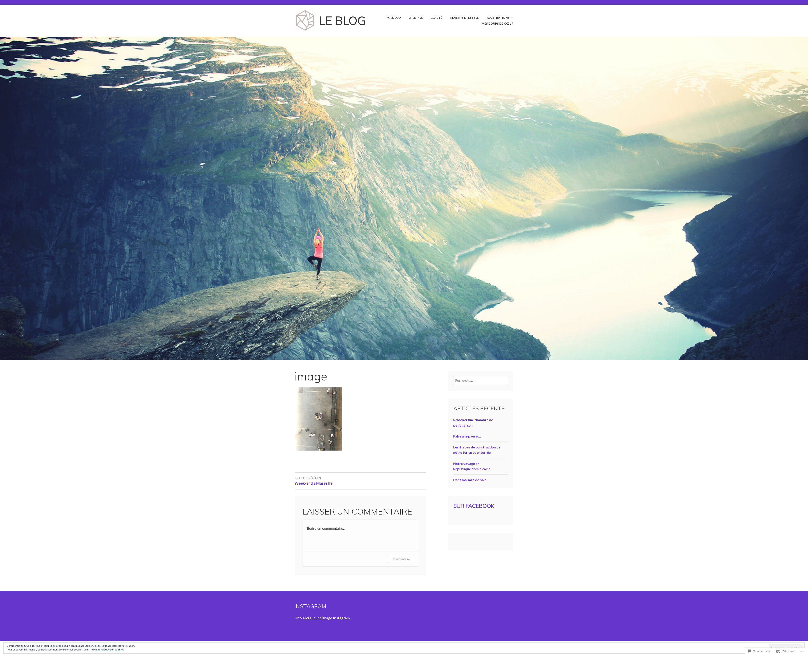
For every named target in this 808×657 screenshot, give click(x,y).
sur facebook (473, 505)
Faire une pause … (467, 436)
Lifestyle (415, 17)
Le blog (342, 20)
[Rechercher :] (480, 380)
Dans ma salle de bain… (471, 480)
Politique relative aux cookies (107, 649)
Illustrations (497, 17)
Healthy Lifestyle (464, 17)
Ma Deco (394, 17)
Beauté (436, 17)
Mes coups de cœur (497, 23)
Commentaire (401, 559)
